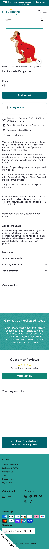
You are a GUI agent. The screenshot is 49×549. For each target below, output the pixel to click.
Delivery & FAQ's (10, 468)
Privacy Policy (9, 479)
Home (4, 66)
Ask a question (10, 270)
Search (5, 475)
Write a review (24, 375)
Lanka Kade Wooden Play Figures (24, 66)
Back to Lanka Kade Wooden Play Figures (25, 442)
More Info (7, 252)
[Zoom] (38, 61)
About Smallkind (10, 464)
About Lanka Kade (12, 258)
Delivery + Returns (12, 264)
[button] (9, 539)
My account (8, 482)
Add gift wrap (17, 107)
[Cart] (39, 12)
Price (5, 81)
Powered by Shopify (28, 543)
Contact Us (7, 471)
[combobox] (24, 19)
